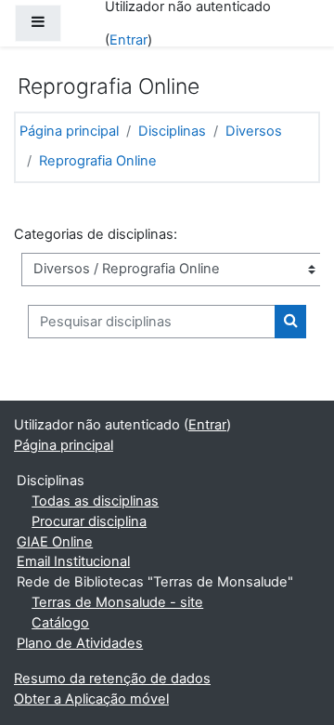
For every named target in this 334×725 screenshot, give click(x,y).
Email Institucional (73, 561)
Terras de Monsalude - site (117, 602)
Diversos (253, 131)
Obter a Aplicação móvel (91, 699)
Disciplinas (172, 131)
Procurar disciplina (89, 521)
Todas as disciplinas (95, 501)
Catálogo (60, 622)
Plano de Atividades (80, 643)
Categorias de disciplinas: (95, 234)
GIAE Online (55, 542)
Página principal (69, 131)
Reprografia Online (98, 160)
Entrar (128, 40)
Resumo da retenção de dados (112, 678)
